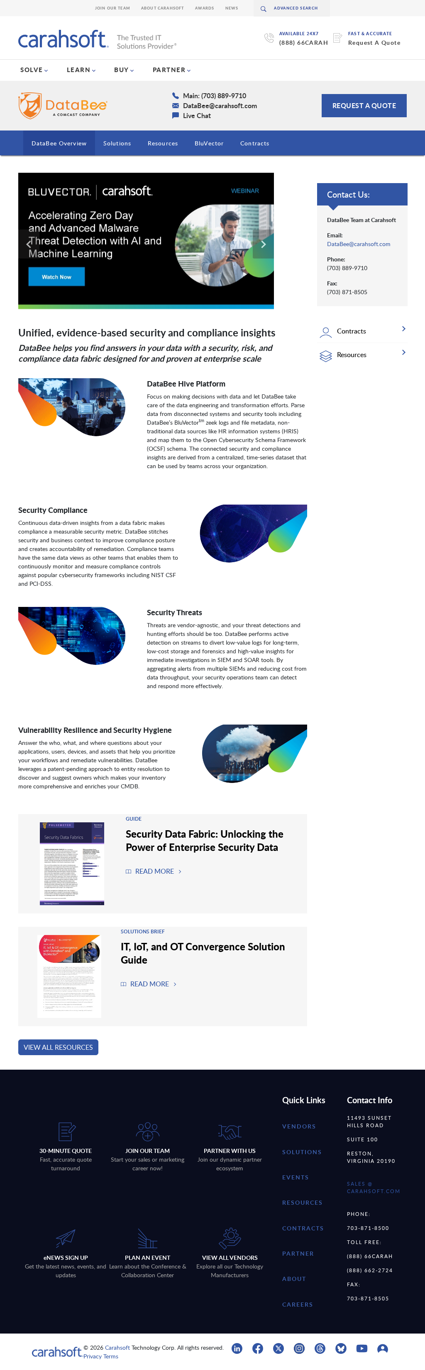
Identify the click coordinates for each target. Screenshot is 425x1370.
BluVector (209, 143)
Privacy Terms (100, 1356)
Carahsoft (117, 1347)
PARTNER (169, 69)
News (232, 8)
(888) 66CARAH (303, 42)
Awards (205, 8)
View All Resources (58, 1047)
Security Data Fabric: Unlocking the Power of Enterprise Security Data (204, 840)
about (294, 1279)
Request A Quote (374, 42)
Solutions (117, 143)
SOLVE (31, 69)
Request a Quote (364, 105)
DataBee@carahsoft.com (359, 244)
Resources (163, 143)
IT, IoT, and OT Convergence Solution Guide (203, 952)
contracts (303, 1228)
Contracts (254, 143)
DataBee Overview (59, 143)
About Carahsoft (162, 8)
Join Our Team (112, 8)
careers (297, 1304)
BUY (121, 69)
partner (298, 1253)
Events (295, 1177)
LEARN (79, 69)
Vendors (299, 1126)
